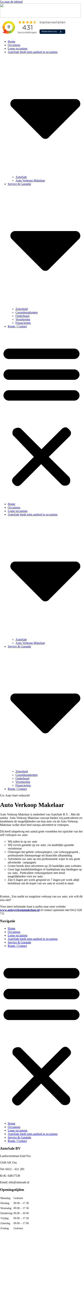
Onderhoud (22, 316)
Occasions (14, 45)
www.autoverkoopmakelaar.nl (20, 910)
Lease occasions (17, 48)
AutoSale (21, 177)
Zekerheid (21, 309)
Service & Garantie (19, 942)
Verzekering (22, 319)
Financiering (23, 323)
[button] (41, 415)
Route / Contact (17, 326)
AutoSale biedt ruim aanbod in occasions (33, 938)
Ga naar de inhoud (11, 1)
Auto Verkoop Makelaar (30, 180)
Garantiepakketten (26, 312)
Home (11, 41)
